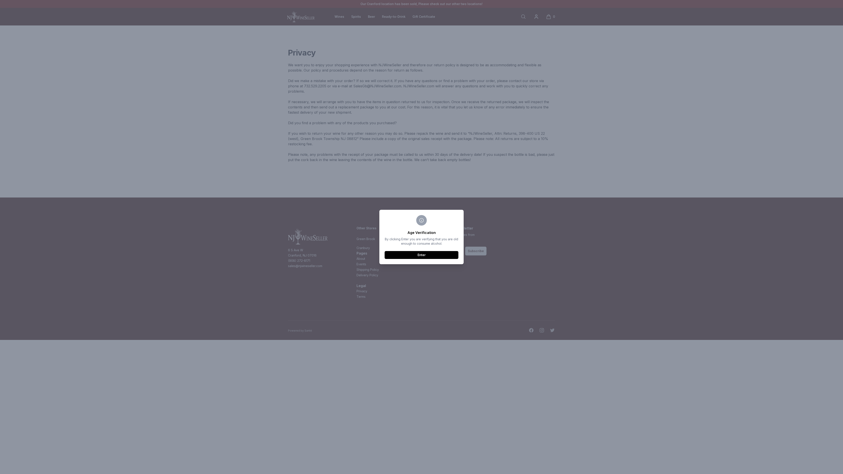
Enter (422, 255)
